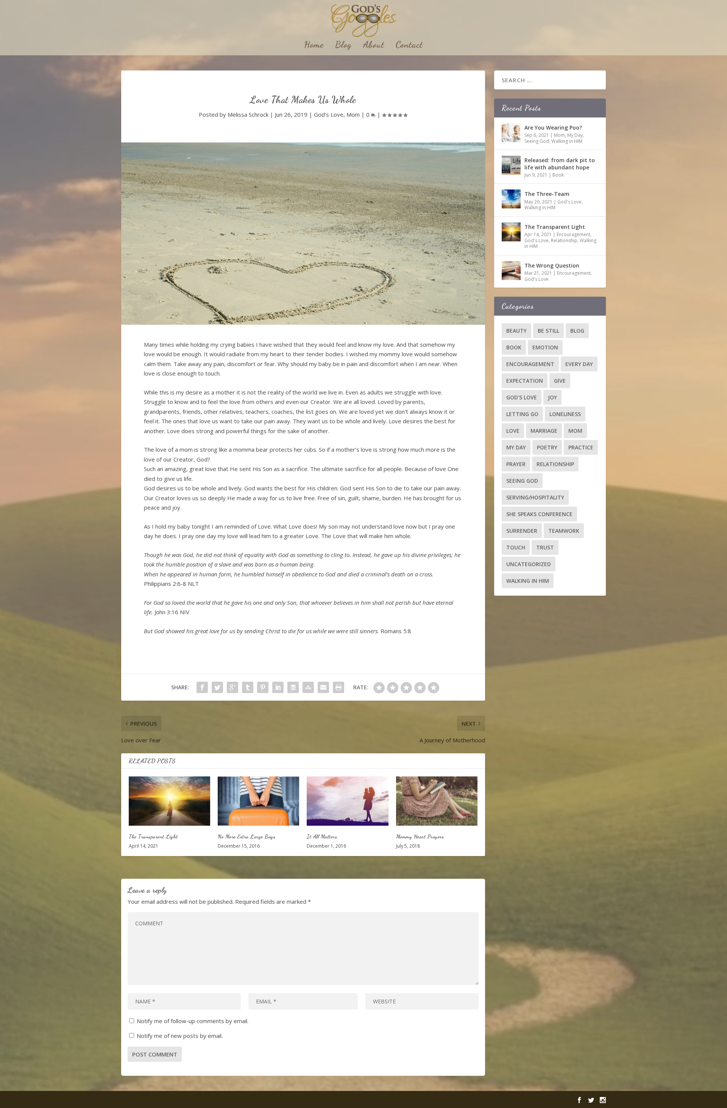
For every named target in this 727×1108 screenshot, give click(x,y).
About (373, 46)
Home (314, 46)
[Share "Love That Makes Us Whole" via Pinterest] (262, 687)
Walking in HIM (566, 141)
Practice (580, 447)
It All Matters (322, 836)
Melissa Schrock (248, 114)
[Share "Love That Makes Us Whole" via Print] (338, 687)
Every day (579, 364)
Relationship (564, 240)
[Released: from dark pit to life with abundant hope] (511, 165)
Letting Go (522, 414)
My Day (575, 135)
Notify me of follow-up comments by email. (192, 1021)
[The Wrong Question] (511, 270)
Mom (353, 114)
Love (513, 430)
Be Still (548, 330)
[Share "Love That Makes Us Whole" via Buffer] (293, 687)
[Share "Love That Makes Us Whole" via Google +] (232, 687)
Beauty (516, 330)
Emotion (545, 347)
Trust (545, 547)
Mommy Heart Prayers (420, 836)
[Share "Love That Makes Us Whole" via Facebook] (202, 687)
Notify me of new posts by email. (180, 1035)
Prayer (516, 464)
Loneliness (565, 414)
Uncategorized (528, 564)
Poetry (547, 447)
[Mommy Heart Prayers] (436, 800)
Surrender (521, 530)
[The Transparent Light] (169, 800)
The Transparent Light (153, 836)
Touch (515, 547)
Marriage (543, 430)
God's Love (328, 114)
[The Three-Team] (511, 198)
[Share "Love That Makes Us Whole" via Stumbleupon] (308, 687)
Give (560, 380)
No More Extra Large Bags (246, 836)
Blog (343, 46)
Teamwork (563, 530)
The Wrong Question (551, 265)
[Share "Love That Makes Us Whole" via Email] (323, 687)
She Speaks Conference (539, 514)
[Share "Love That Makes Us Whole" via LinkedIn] (277, 687)
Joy (552, 397)
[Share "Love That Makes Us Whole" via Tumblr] (247, 687)
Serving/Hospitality (535, 497)
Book (558, 175)
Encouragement (573, 234)
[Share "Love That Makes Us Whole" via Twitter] (217, 687)
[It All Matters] (347, 800)
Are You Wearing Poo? (553, 127)
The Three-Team (546, 193)
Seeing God (536, 141)
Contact (409, 46)
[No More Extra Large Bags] (258, 800)
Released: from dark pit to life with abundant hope (559, 163)
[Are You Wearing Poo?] (511, 132)
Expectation (524, 380)
